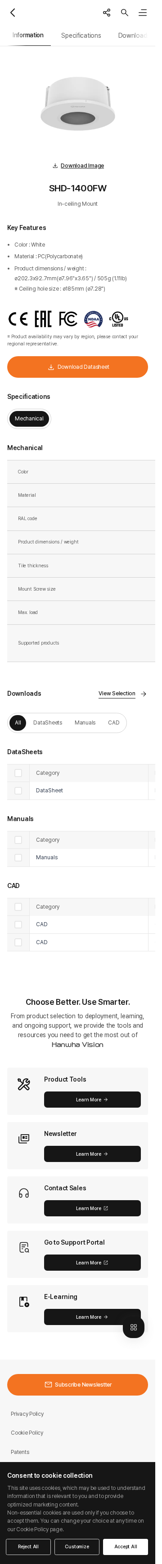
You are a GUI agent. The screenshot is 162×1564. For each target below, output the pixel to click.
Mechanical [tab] (29, 418)
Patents (20, 1452)
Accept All (125, 1547)
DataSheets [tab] (47, 722)
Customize (77, 1547)
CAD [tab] (113, 722)
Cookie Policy (27, 1432)
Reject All (28, 1547)
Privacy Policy (27, 1413)
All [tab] (18, 722)
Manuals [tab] (85, 722)
